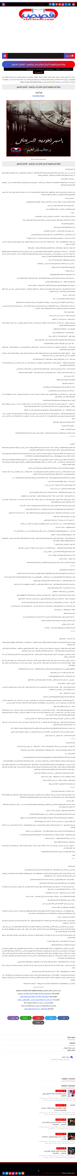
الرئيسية (68, 56)
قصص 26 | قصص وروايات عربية (51, 1173)
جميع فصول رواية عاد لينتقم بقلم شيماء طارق (34, 996)
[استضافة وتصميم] (26, 1173)
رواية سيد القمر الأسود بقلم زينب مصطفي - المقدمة (55, 1152)
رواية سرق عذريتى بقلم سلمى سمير (30, 999)
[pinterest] (56, 4)
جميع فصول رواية (48, 999)
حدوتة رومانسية (38, 95)
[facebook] (50, 4)
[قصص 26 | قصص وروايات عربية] (38, 14)
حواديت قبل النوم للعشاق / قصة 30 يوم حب (54, 1137)
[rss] (22, 1173)
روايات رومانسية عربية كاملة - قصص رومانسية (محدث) (54, 1109)
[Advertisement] (38, 37)
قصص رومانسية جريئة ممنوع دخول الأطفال (54, 1094)
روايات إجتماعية (39, 69)
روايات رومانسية (30, 69)
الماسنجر (37, 1005)
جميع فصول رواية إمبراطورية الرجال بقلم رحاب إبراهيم (35, 993)
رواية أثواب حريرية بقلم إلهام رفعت (36, 1008)
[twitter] (53, 4)
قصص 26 (62, 82)
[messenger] (66, 4)
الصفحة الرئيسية (49, 69)
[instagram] (63, 4)
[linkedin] (69, 4)
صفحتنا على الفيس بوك (43, 1002)
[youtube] (59, 4)
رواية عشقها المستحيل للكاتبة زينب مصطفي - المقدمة (54, 1123)
